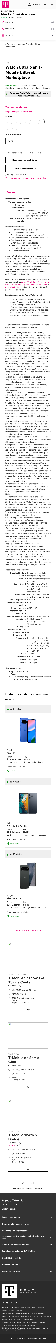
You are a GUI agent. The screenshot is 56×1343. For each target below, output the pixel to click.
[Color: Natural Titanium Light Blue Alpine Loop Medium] (12, 129)
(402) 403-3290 (19, 1154)
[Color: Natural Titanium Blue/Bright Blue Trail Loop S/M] (7, 121)
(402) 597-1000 (19, 994)
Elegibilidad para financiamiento (19, 111)
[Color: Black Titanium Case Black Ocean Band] (43, 121)
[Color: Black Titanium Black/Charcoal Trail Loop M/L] (7, 129)
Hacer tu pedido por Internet (24, 160)
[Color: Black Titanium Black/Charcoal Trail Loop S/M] (16, 121)
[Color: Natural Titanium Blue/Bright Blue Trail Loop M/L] (30, 121)
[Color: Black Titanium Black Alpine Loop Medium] (12, 121)
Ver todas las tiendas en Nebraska (28, 1188)
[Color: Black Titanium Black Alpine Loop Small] (16, 129)
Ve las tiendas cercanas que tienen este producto (26, 178)
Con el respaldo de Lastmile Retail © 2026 (28, 1338)
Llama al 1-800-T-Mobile (25, 168)
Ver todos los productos (28, 930)
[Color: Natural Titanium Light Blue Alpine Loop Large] (25, 121)
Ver (28, 1010)
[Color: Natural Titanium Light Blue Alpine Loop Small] (34, 121)
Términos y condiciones (16, 107)
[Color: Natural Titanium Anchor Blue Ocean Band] (21, 121)
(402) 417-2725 (18, 1073)
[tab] (11, 192)
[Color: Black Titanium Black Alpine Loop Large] (39, 121)
